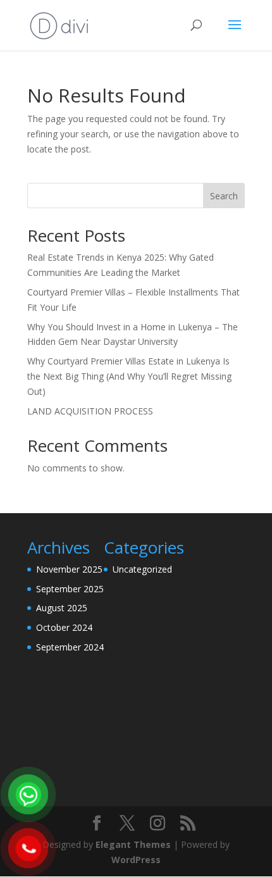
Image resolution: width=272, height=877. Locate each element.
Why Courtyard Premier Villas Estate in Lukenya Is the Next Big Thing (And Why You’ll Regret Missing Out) (129, 376)
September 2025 (70, 589)
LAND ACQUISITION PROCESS (90, 411)
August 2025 (61, 608)
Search (224, 196)
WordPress (136, 860)
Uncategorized (142, 569)
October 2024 (64, 627)
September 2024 (70, 647)
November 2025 (69, 569)
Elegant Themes (133, 844)
